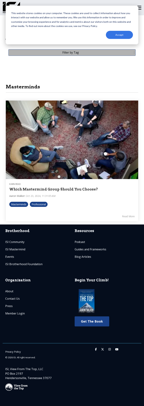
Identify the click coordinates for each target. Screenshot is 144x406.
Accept (119, 34)
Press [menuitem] (9, 306)
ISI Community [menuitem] (14, 242)
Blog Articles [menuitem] (83, 257)
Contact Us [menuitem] (12, 299)
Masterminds (18, 204)
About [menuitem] (9, 291)
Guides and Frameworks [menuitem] (90, 249)
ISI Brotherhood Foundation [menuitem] (23, 264)
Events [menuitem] (9, 257)
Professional (39, 204)
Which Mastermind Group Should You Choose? (53, 189)
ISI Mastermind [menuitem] (15, 249)
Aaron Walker (17, 196)
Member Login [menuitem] (15, 313)
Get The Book (92, 321)
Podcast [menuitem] (80, 242)
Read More (128, 216)
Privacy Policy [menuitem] (13, 351)
